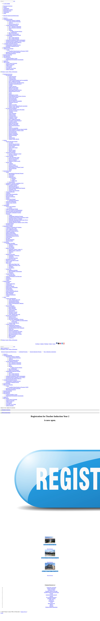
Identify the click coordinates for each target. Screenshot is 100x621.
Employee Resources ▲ (50, 585)
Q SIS (51, 602)
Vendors (50, 343)
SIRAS (51, 604)
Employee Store (51, 590)
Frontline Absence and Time (51, 591)
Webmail (51, 605)
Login (2, 613)
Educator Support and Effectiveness (11, 15)
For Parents (37, 343)
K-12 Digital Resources (51, 597)
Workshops (46, 343)
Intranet (51, 596)
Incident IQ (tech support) (51, 594)
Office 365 (51, 599)
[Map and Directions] (50, 543)
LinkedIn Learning (51, 598)
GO (14, 1)
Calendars (42, 343)
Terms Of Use (24, 611)
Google (51, 593)
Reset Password (51, 603)
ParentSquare (51, 601)
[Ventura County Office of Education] (9, 71)
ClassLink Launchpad (51, 587)
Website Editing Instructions (51, 607)
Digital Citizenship (51, 588)
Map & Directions (50, 548)
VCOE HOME (6, 3)
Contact (54, 343)
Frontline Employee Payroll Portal (51, 592)
